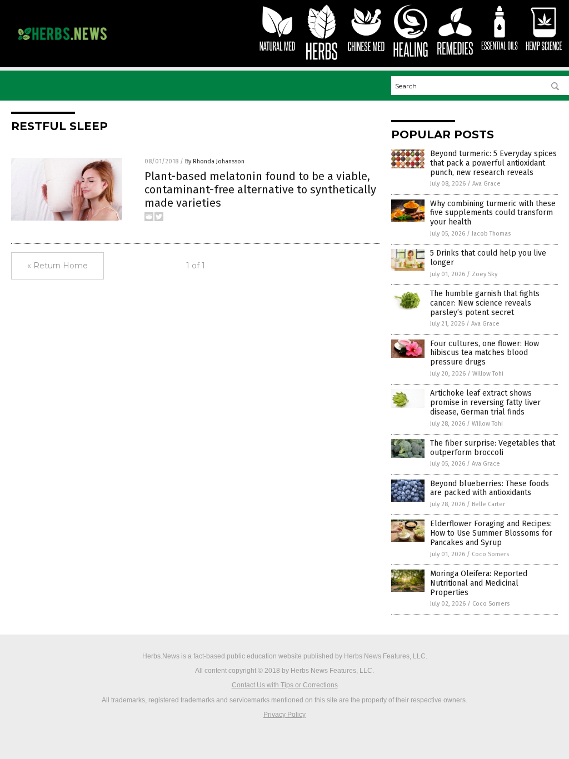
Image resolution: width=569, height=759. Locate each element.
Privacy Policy (284, 714)
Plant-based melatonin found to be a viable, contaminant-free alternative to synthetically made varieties (260, 189)
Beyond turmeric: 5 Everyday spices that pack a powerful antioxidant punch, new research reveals (493, 163)
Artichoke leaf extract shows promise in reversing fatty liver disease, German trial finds (485, 402)
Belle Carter (488, 504)
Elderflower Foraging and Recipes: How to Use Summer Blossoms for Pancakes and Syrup (491, 533)
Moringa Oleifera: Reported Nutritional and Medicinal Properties (478, 583)
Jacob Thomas (491, 233)
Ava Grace (486, 183)
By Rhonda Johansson (214, 161)
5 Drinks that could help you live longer (488, 257)
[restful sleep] (62, 43)
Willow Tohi (487, 373)
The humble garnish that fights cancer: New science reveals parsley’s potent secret (485, 303)
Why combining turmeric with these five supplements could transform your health (493, 213)
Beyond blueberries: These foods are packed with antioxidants (489, 488)
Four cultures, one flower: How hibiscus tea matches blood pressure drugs (484, 353)
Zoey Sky (484, 274)
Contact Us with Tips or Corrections (285, 685)
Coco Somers (490, 554)
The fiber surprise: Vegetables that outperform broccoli (492, 447)
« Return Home (57, 266)
